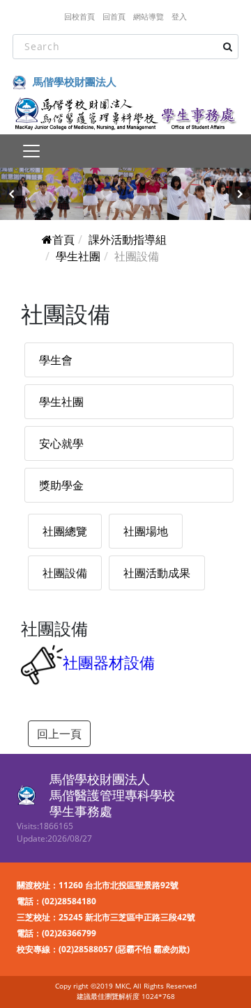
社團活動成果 (156, 573)
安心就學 (61, 443)
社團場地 (145, 531)
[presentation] (11, 193)
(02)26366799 (69, 933)
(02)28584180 (69, 901)
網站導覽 (148, 16)
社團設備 (65, 573)
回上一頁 (59, 733)
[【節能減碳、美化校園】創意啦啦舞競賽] (125, 194)
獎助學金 (61, 485)
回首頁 (114, 16)
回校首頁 (79, 16)
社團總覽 (65, 531)
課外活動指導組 (128, 239)
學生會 (56, 360)
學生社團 (78, 256)
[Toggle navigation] (31, 151)
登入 (179, 16)
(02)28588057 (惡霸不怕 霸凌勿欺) (124, 949)
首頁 (63, 239)
